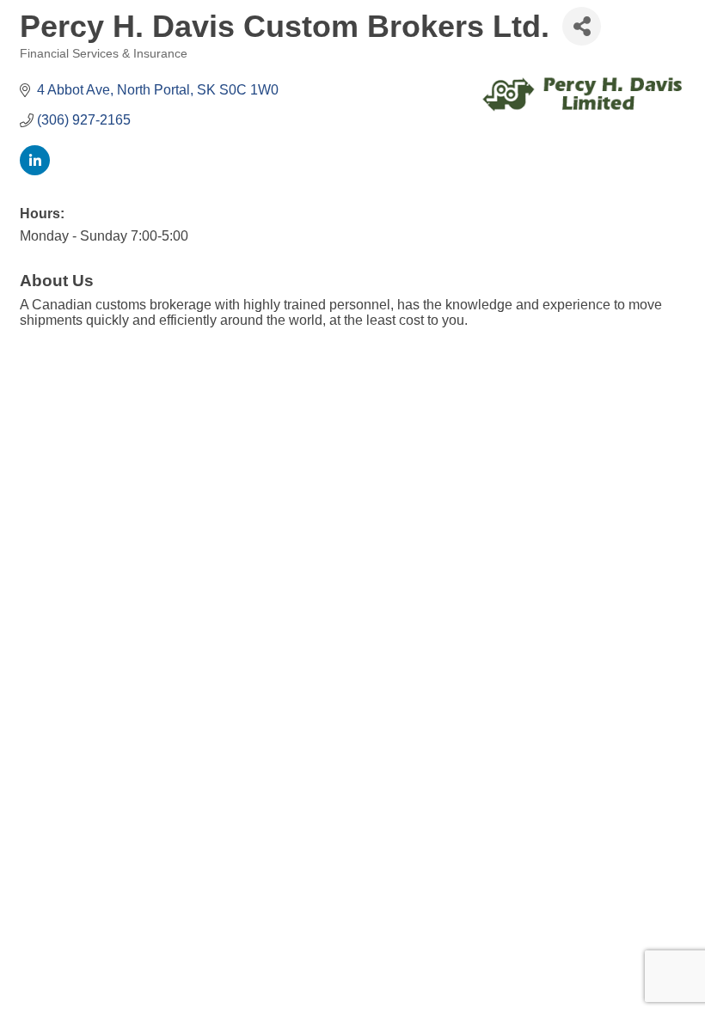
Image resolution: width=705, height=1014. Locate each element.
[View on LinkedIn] (35, 170)
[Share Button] (581, 26)
